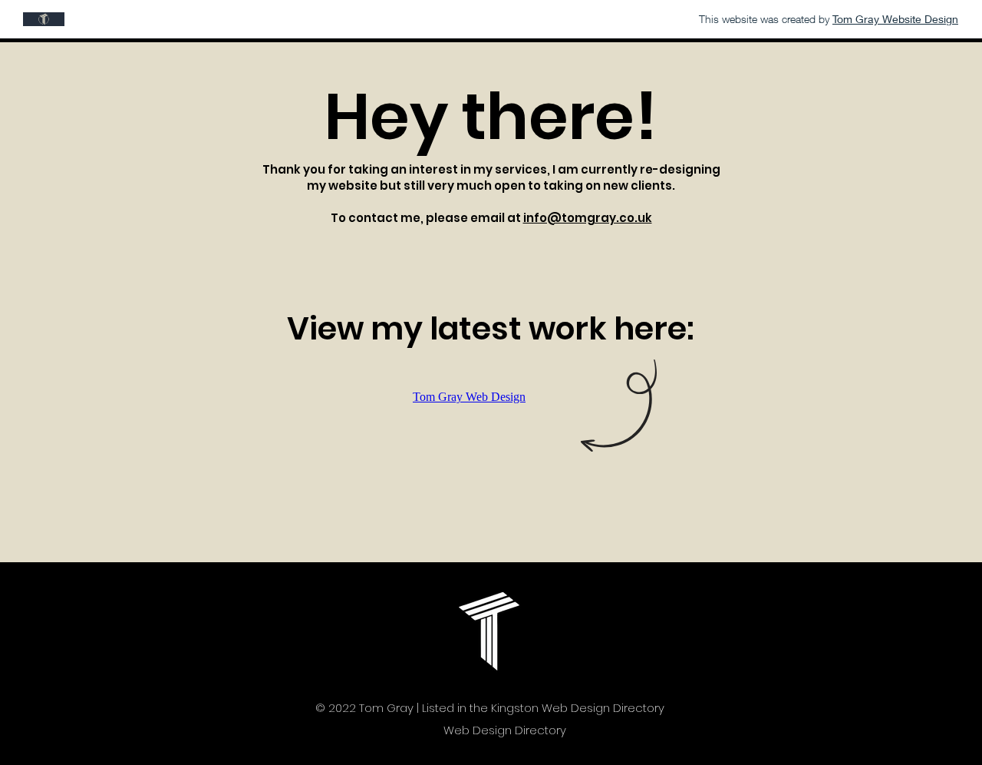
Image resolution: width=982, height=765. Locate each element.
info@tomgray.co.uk (587, 218)
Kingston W (521, 708)
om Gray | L (395, 708)
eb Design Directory (608, 708)
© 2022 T (339, 708)
